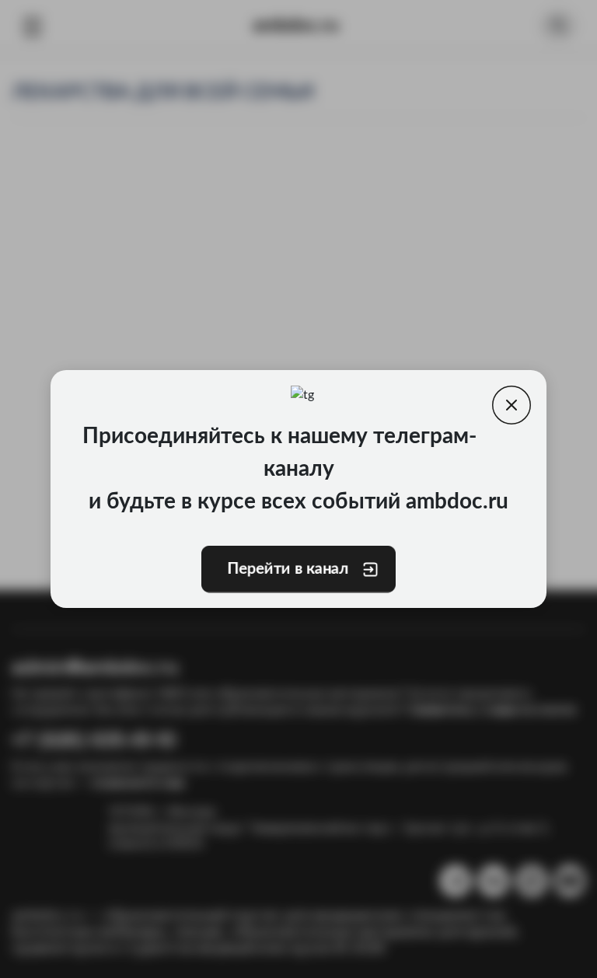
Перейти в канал (287, 569)
